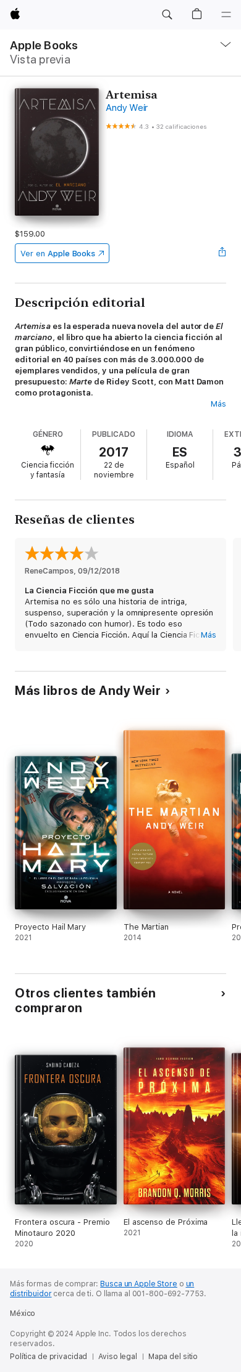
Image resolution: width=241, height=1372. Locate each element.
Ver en (57, 253)
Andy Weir (127, 107)
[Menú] (226, 15)
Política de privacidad (48, 1356)
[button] (167, 15)
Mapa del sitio (173, 1356)
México (22, 1313)
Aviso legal (117, 1356)
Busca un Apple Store (138, 1284)
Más (218, 403)
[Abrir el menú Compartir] (222, 253)
